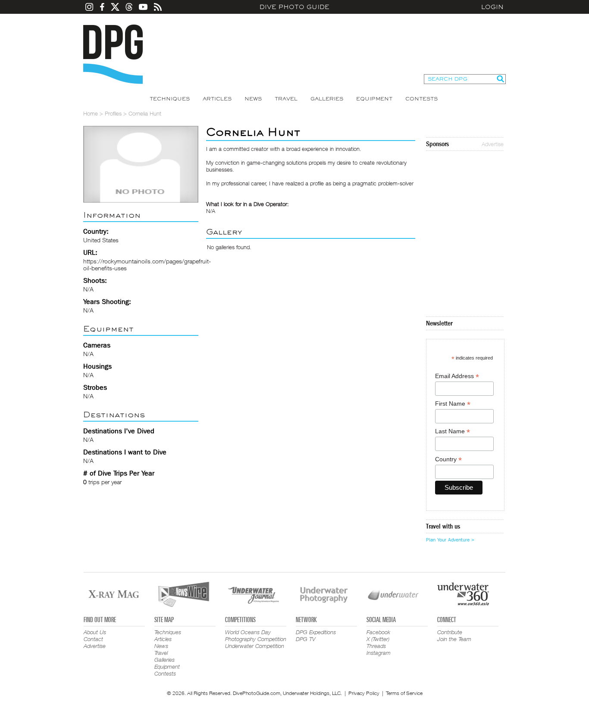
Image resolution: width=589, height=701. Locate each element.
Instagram (379, 652)
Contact (93, 638)
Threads (376, 645)
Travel (286, 99)
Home (90, 113)
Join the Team (454, 638)
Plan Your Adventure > (450, 540)
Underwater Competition (254, 645)
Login (492, 6)
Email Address (457, 376)
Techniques (170, 99)
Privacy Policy (363, 693)
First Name (452, 404)
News (253, 99)
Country (448, 459)
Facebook (378, 632)
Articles (217, 99)
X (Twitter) (378, 638)
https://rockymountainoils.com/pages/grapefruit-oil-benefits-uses (147, 264)
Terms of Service (404, 693)
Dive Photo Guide (294, 6)
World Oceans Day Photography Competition (255, 635)
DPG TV (306, 638)
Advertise (493, 144)
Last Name (452, 431)
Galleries (326, 99)
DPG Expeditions (316, 632)
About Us (95, 632)
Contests (421, 99)
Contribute (449, 632)
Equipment (374, 99)
